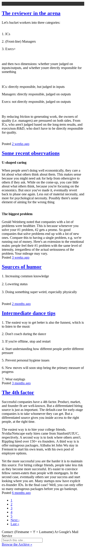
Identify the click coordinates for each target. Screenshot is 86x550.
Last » (15, 524)
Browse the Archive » (17, 544)
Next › (15, 520)
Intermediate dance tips (28, 313)
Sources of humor (22, 267)
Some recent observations (31, 153)
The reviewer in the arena (31, 13)
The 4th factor (18, 392)
